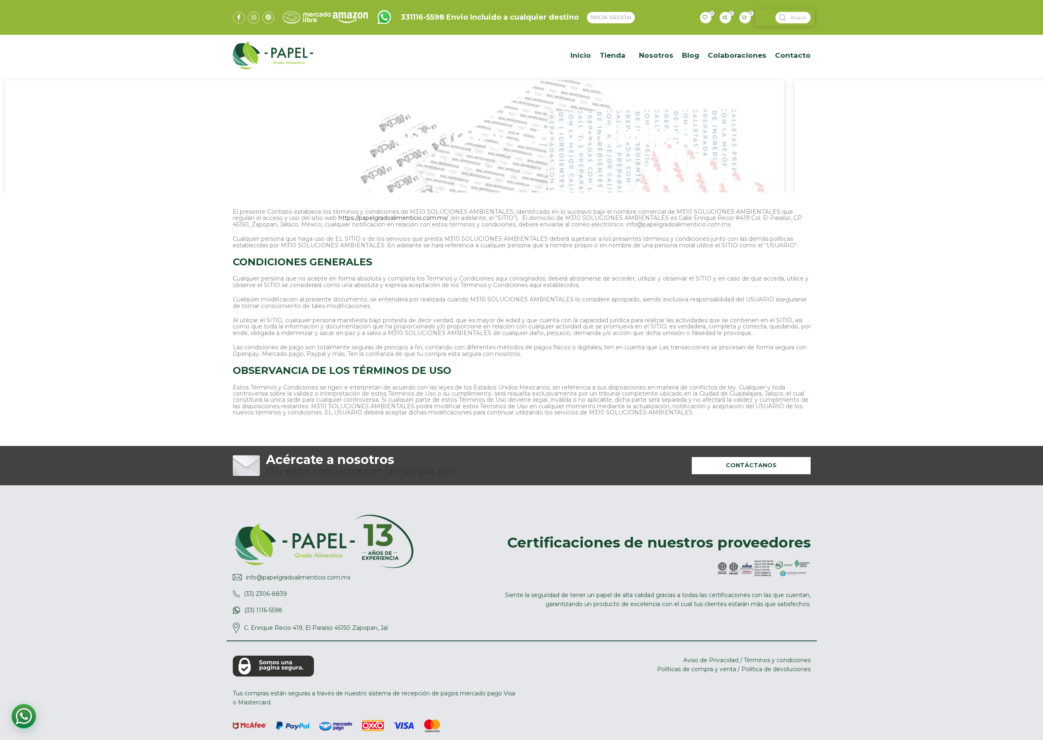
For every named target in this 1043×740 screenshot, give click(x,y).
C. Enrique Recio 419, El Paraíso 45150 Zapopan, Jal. (316, 627)
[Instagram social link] (254, 17)
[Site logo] (384, 16)
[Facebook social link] (239, 17)
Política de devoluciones (776, 669)
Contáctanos (751, 465)
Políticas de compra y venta (696, 669)
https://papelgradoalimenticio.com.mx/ (393, 218)
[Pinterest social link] (268, 17)
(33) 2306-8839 (265, 593)
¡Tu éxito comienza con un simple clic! (362, 465)
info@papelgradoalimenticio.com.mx (298, 577)
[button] (23, 716)
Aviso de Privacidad (711, 660)
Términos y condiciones (777, 660)
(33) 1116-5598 (263, 610)
